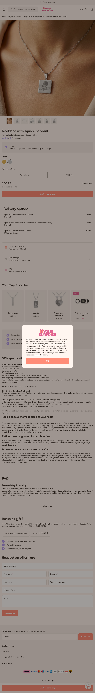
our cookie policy (41, 355)
